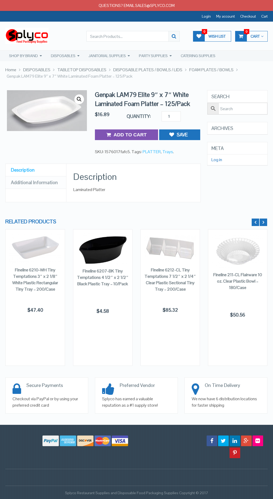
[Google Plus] (246, 440)
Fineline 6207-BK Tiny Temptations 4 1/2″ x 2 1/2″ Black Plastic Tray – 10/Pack (103, 277)
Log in (216, 160)
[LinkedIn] (235, 440)
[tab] (36, 170)
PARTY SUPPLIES (153, 55)
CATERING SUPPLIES (198, 55)
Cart (264, 16)
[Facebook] (212, 440)
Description (23, 170)
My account (225, 16)
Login (206, 16)
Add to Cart (130, 134)
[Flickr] (257, 440)
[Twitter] (223, 440)
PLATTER (152, 152)
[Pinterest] (235, 452)
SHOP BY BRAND (23, 55)
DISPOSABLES (63, 55)
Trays (167, 152)
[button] (79, 99)
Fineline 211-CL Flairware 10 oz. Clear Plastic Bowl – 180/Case (237, 281)
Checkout (248, 16)
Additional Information (34, 182)
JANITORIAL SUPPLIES (107, 55)
